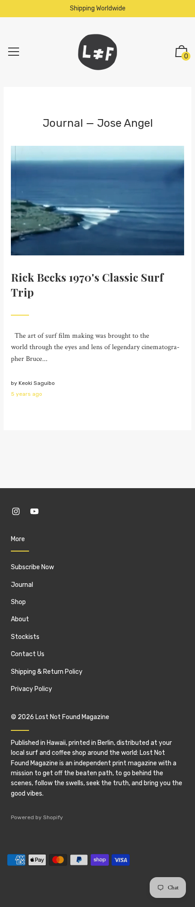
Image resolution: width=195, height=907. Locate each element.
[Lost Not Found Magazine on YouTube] (34, 511)
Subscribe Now (32, 567)
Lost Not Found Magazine (72, 717)
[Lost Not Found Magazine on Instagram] (16, 511)
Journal (63, 123)
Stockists (25, 637)
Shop (18, 602)
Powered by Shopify (37, 817)
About (20, 619)
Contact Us (27, 654)
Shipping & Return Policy (47, 672)
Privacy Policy (31, 689)
